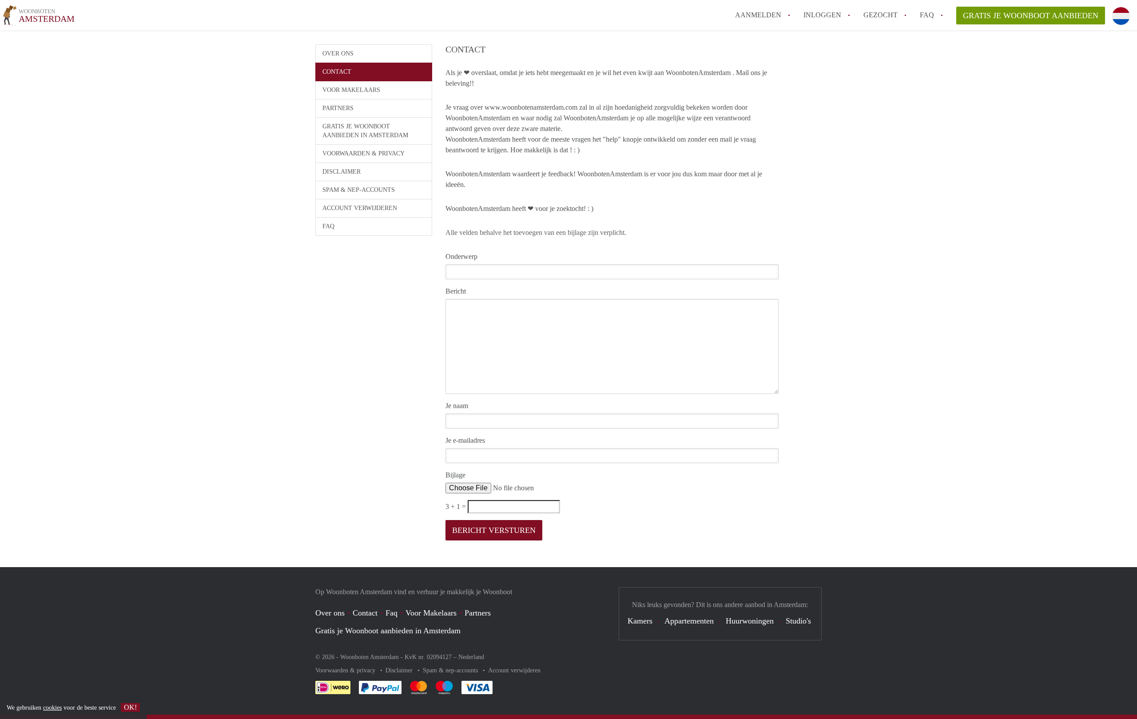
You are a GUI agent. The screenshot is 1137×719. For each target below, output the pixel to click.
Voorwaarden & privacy (363, 153)
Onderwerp (461, 256)
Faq (392, 612)
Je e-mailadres (465, 440)
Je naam (456, 405)
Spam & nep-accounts (358, 190)
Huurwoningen (750, 620)
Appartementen (689, 620)
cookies (52, 707)
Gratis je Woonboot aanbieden (1030, 15)
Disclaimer (341, 171)
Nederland (471, 657)
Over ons (338, 53)
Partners (338, 108)
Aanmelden (758, 15)
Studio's (798, 620)
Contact (336, 71)
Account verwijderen (359, 208)
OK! (130, 707)
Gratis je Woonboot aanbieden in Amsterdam (365, 131)
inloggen (822, 15)
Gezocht (880, 15)
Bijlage (455, 475)
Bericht (455, 291)
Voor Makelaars (351, 90)
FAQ (927, 15)
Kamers (640, 620)
